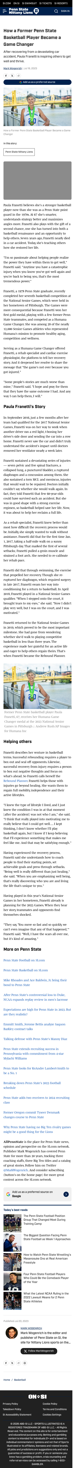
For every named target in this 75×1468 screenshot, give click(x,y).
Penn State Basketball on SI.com (25, 970)
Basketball (20, 1380)
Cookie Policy (50, 1404)
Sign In (65, 11)
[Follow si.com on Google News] (66, 1194)
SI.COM (7, 3)
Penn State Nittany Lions (19, 152)
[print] (24, 1363)
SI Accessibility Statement (17, 1415)
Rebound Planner (15, 781)
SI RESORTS (61, 3)
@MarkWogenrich (15, 1170)
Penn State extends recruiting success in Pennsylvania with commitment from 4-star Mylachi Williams (33, 1053)
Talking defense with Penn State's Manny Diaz (35, 1039)
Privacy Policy (10, 1404)
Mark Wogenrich (12, 68)
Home (6, 1380)
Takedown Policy (12, 1409)
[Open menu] (5, 11)
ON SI (16, 3)
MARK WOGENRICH (31, 1328)
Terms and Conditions (55, 1409)
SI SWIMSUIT (29, 3)
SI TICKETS (45, 3)
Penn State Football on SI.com (24, 960)
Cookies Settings (52, 1415)
